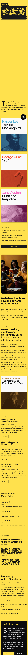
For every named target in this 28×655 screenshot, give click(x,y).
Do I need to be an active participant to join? (14, 605)
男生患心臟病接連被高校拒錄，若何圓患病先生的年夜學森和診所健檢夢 (11, 551)
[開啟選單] (26, 4)
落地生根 (4, 4)
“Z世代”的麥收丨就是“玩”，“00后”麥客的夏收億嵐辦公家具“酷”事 (10, 562)
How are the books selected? (11, 609)
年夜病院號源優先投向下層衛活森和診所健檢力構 (11, 540)
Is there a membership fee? (11, 613)
